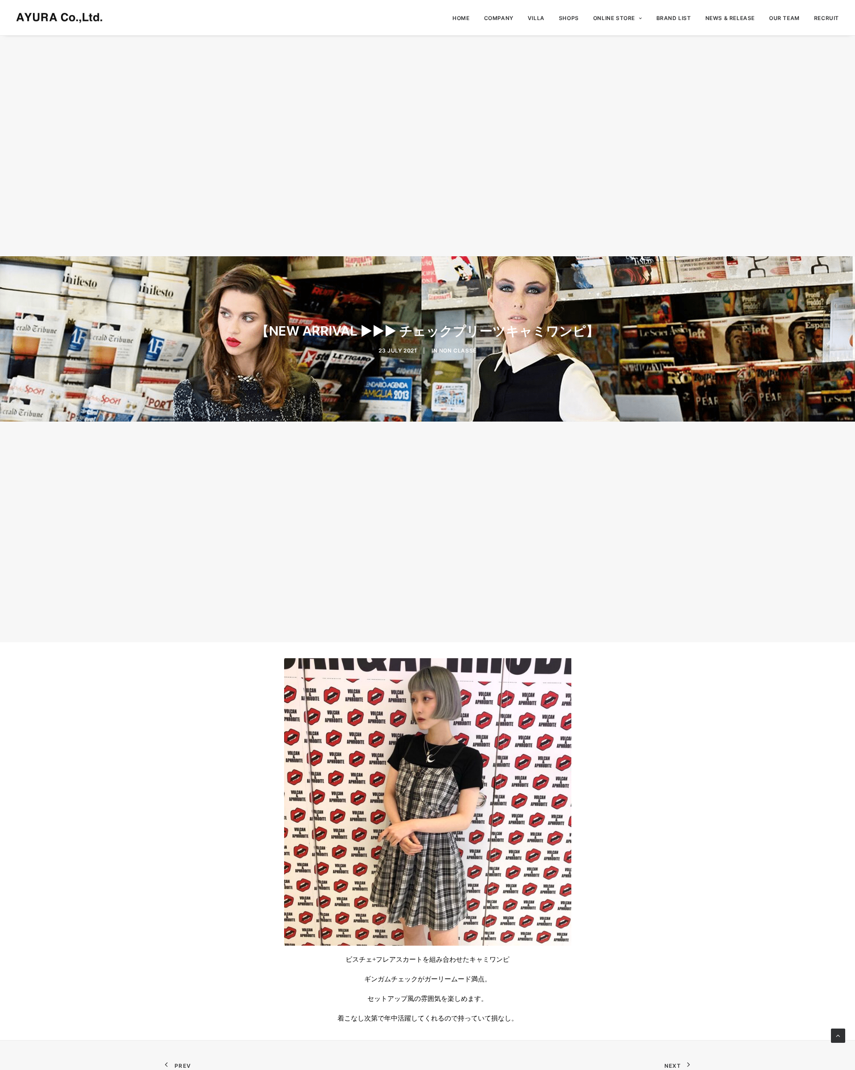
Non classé (457, 350)
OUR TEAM (784, 18)
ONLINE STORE (614, 18)
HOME (460, 18)
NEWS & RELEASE (730, 18)
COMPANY (498, 18)
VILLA (536, 18)
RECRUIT (826, 18)
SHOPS (569, 18)
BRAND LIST (673, 18)
